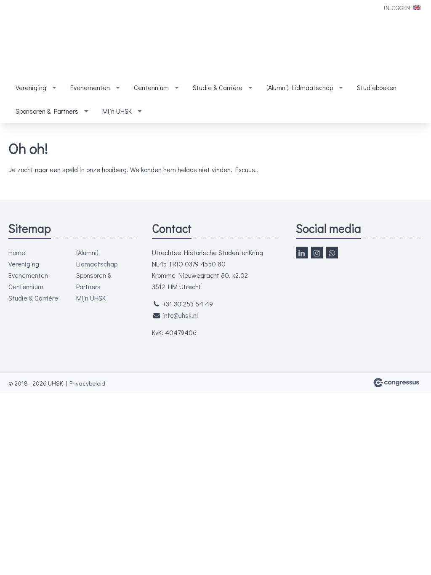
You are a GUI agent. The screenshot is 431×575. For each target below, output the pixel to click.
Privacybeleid (87, 383)
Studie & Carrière (217, 87)
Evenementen (90, 87)
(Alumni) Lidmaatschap (299, 87)
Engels (416, 7)
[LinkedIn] (302, 252)
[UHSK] (67, 38)
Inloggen (396, 8)
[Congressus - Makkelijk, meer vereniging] (396, 382)
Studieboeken (376, 87)
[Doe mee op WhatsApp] (332, 252)
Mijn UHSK (117, 110)
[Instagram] (317, 252)
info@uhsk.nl (180, 315)
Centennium (151, 87)
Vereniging (31, 87)
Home (16, 252)
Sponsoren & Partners (47, 110)
